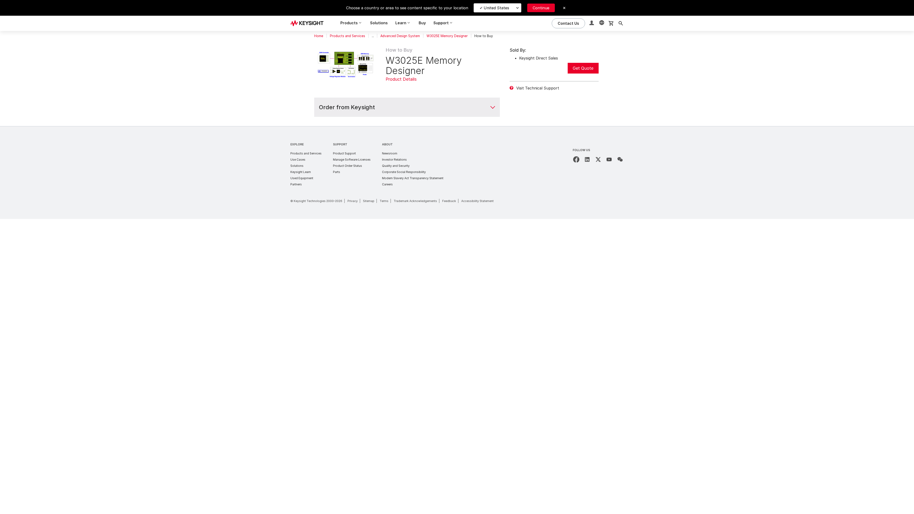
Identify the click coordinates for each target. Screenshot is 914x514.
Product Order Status (347, 166)
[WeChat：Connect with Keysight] (620, 159)
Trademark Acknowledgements (415, 201)
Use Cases (297, 159)
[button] (592, 23)
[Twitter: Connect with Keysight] (598, 159)
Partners (296, 184)
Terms (384, 201)
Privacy (353, 201)
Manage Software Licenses (352, 159)
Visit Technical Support (537, 88)
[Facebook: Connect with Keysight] (576, 159)
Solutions (379, 22)
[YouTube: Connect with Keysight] (609, 159)
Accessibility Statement (477, 201)
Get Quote (583, 68)
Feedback (449, 201)
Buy (422, 22)
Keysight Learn (300, 172)
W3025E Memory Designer (447, 36)
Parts (336, 172)
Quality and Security (396, 166)
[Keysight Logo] (308, 23)
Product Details (401, 79)
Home (318, 36)
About (387, 144)
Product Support (344, 153)
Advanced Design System (400, 36)
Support (340, 144)
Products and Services (347, 36)
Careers (387, 184)
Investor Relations (394, 159)
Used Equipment (301, 178)
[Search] (621, 23)
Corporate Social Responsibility (404, 172)
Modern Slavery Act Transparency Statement (412, 178)
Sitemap (368, 201)
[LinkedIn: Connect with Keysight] (587, 159)
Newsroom (389, 153)
